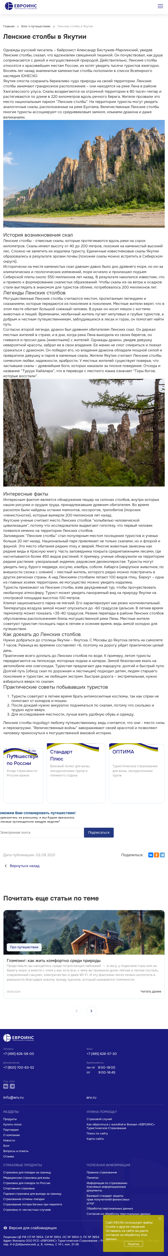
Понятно (133, 1244)
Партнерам (11, 1130)
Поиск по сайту (97, 1133)
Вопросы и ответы (15, 1151)
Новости (9, 1140)
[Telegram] (162, 855)
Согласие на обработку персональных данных (118, 1214)
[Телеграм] (12, 1086)
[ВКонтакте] (150, 855)
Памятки (92, 1178)
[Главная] (19, 1038)
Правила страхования (102, 1172)
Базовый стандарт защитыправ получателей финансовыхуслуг (108, 1199)
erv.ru (91, 1097)
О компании (11, 1135)
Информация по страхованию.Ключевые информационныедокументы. (107, 1186)
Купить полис (12, 1124)
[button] (91, 1011)
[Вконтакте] (5, 1086)
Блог (6, 1146)
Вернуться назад (25, 866)
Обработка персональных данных (110, 1208)
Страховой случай (99, 1119)
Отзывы (8, 1156)
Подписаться (98, 832)
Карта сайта (95, 1139)
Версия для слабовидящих (33, 1228)
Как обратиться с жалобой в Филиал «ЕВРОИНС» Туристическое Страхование (121, 1126)
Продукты (10, 1119)
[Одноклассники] (156, 855)
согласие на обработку (123, 1235)
